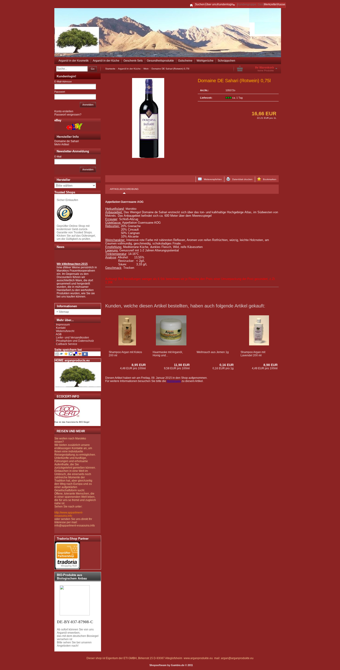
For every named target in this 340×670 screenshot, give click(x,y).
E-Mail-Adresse (63, 81)
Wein (146, 68)
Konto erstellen (63, 111)
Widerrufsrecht (65, 331)
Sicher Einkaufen (67, 200)
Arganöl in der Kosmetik (74, 60)
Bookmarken (268, 179)
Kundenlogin (227, 4)
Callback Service (66, 344)
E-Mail (57, 156)
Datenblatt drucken (241, 179)
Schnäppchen (226, 60)
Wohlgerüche (205, 60)
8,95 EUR (139, 365)
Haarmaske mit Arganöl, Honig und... (168, 354)
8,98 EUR (270, 365)
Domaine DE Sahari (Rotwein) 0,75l (170, 68)
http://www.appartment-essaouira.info (68, 514)
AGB (59, 334)
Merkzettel (270, 4)
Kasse (281, 4)
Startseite (110, 68)
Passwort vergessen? (67, 114)
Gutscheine (185, 60)
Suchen (200, 4)
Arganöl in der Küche (106, 60)
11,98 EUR (182, 365)
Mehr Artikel (61, 144)
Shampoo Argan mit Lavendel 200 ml (253, 354)
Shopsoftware (158, 665)
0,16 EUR (226, 365)
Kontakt (60, 327)
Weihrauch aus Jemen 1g (213, 352)
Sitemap (64, 311)
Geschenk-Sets (133, 60)
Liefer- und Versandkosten (72, 337)
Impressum (63, 324)
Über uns (211, 4)
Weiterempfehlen (212, 179)
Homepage (174, 381)
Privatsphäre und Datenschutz (75, 340)
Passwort (59, 91)
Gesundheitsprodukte (160, 60)
